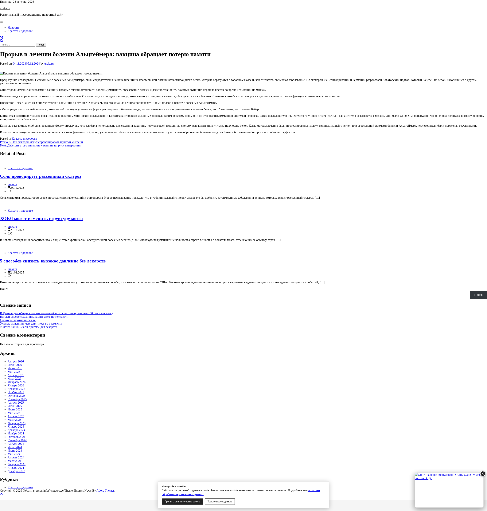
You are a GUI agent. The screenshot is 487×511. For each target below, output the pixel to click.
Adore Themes (105, 490)
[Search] (1, 40)
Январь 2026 (16, 385)
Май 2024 (14, 454)
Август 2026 (16, 361)
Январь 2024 (16, 467)
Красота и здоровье (20, 31)
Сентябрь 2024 (17, 440)
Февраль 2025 (16, 423)
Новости (13, 27)
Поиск (4, 288)
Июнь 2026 (15, 368)
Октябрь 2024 (16, 436)
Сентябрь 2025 (17, 399)
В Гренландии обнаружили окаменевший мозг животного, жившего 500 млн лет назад (56, 313)
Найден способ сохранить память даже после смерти (34, 316)
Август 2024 (16, 443)
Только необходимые (220, 501)
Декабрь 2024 (16, 430)
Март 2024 (14, 460)
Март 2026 (14, 378)
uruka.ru (5, 8)
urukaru (49, 63)
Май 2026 (14, 371)
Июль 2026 (15, 364)
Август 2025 (16, 402)
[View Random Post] (1, 37)
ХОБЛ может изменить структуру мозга (41, 218)
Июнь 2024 (15, 450)
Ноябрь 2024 (16, 433)
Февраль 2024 (16, 464)
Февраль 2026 (16, 382)
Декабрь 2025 (16, 388)
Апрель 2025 (16, 416)
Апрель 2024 (16, 457)
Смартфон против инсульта (18, 320)
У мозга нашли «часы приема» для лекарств (28, 327)
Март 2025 (14, 419)
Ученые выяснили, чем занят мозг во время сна (31, 323)
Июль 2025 (15, 406)
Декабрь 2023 (16, 471)
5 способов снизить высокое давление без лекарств (53, 260)
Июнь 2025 (15, 409)
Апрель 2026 (16, 375)
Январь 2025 (16, 426)
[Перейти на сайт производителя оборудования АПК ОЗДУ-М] (449, 490)
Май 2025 (14, 412)
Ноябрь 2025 (16, 392)
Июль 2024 (15, 447)
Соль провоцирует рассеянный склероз (40, 176)
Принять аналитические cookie (182, 501)
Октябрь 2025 (16, 395)
